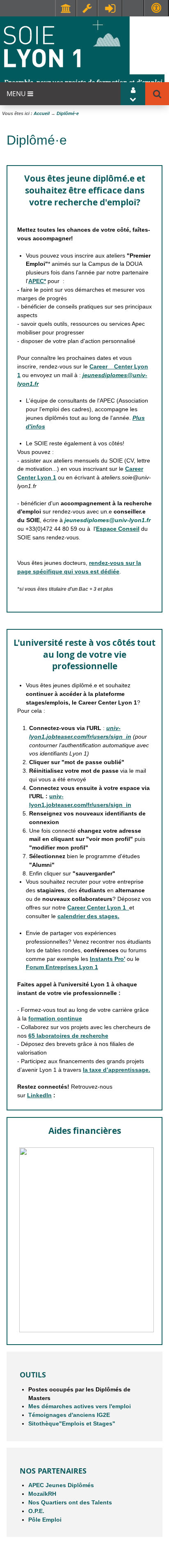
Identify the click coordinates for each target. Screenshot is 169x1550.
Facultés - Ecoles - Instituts (65, 8)
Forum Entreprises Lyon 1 (62, 967)
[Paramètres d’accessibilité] (156, 8)
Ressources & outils (87, 8)
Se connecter (109, 8)
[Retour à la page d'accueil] (82, 54)
